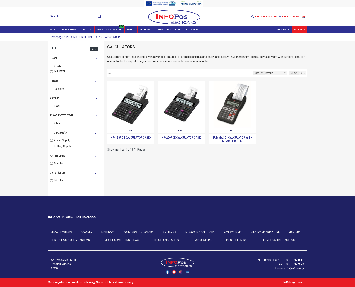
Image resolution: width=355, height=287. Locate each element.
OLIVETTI (232, 130)
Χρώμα (54, 98)
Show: (294, 73)
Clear (94, 49)
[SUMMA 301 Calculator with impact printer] (232, 104)
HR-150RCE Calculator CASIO (131, 137)
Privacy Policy (125, 282)
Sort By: (259, 73)
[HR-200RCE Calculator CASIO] (181, 104)
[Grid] (109, 73)
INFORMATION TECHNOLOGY (83, 37)
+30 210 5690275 (271, 260)
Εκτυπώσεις (57, 172)
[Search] (99, 16)
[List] (114, 73)
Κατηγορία (57, 155)
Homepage (56, 37)
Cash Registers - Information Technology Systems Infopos (82, 282)
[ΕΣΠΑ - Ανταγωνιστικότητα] (173, 3)
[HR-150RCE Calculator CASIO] (130, 104)
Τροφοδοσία (58, 132)
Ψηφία (54, 81)
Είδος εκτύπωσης (61, 115)
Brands (55, 58)
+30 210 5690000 (293, 260)
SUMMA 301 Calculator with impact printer (232, 139)
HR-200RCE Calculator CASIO (182, 137)
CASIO (130, 130)
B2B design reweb (293, 282)
